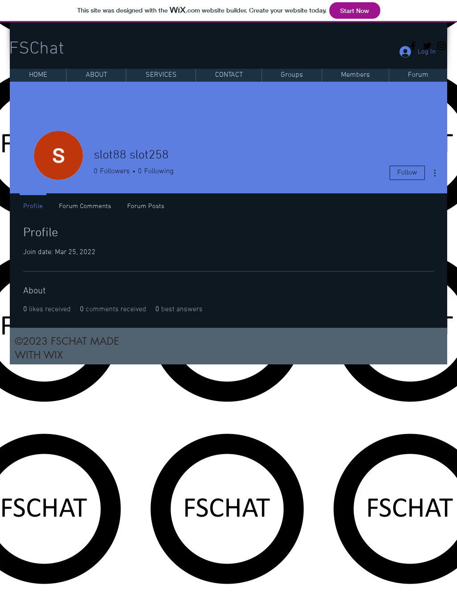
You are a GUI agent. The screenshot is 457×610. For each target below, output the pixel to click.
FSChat (36, 49)
